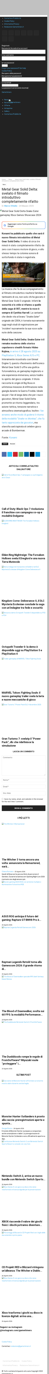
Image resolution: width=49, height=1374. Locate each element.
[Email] (32, 454)
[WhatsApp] (21, 454)
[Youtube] (11, 39)
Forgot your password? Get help (14, 68)
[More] (43, 454)
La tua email (6, 83)
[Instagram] (11, 33)
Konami (13, 437)
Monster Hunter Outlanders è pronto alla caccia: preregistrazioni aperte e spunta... (23, 1120)
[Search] (4, 118)
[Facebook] (4, 33)
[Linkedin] (17, 33)
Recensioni (8, 103)
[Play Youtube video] (23, 274)
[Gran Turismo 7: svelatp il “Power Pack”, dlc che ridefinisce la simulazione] (23, 718)
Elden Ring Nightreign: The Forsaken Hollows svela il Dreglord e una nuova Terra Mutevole (23, 558)
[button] (5, 94)
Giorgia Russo (7, 1128)
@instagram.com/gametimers (16, 1330)
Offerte (7, 105)
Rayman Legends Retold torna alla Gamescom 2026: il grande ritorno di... (22, 965)
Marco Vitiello (10, 206)
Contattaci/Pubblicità (12, 18)
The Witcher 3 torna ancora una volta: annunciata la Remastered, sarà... (21, 863)
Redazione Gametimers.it (14, 27)
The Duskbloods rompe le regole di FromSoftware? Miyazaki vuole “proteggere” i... (22, 1060)
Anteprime (8, 108)
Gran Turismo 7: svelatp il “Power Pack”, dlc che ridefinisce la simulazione (21, 742)
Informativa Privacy (11, 24)
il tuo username (8, 55)
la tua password (8, 63)
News (6, 100)
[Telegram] (30, 33)
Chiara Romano (7, 871)
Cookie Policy (9, 21)
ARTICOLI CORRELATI (20, 466)
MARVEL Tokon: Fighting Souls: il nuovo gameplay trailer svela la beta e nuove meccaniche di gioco (23, 696)
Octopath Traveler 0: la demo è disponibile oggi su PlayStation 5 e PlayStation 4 (22, 650)
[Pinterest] (23, 33)
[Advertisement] (24, 152)
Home (4, 179)
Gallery (6, 111)
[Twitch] (36, 33)
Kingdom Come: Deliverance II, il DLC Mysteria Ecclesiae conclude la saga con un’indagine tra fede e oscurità (23, 604)
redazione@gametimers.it (21, 1346)
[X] (4, 39)
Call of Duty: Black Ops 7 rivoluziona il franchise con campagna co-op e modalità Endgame (23, 512)
